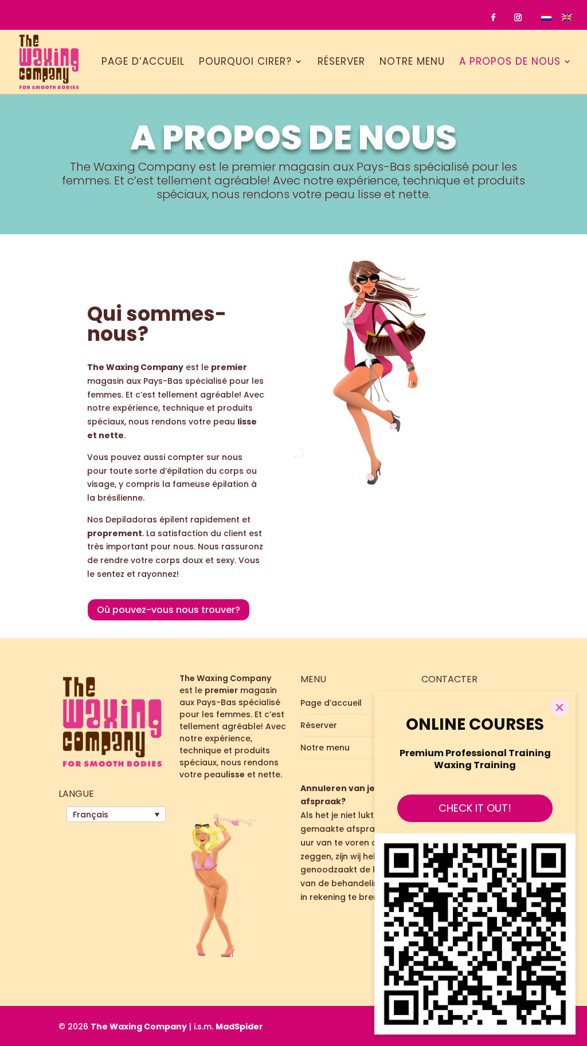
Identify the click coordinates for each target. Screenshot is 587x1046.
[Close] (559, 707)
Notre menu (412, 62)
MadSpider (239, 1026)
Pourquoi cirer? (245, 62)
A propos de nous (510, 62)
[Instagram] (518, 18)
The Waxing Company (139, 1026)
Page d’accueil (143, 62)
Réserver (341, 62)
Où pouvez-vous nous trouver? (168, 609)
